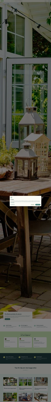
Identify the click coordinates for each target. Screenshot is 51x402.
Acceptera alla (38, 204)
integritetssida (12, 202)
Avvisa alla (32, 204)
